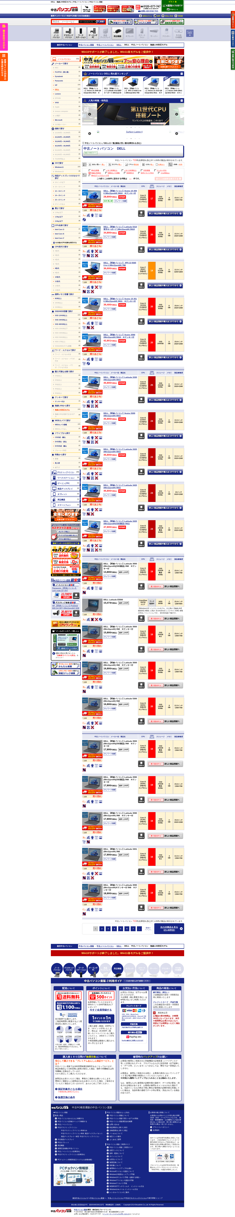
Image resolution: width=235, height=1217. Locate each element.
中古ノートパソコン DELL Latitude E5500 (165, 618)
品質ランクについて (116, 1150)
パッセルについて (116, 1133)
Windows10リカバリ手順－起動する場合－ (125, 1177)
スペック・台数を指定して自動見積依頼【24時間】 (172, 22)
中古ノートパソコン (105, 45)
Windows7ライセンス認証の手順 (121, 1180)
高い (103, 164)
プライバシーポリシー (161, 1127)
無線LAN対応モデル (62, 410)
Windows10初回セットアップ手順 (121, 1174)
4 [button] (139, 127)
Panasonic (59, 81)
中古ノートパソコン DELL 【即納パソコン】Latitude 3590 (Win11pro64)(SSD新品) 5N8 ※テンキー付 (165, 799)
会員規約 (156, 1130)
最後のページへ (148, 929)
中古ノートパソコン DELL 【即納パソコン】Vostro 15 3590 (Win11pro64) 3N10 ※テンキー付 (165, 213)
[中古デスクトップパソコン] (66, 472)
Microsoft (58, 120)
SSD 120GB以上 (61, 315)
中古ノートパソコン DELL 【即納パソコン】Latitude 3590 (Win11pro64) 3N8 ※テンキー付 (165, 835)
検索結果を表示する (168, 179)
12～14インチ (60, 191)
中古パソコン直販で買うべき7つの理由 (123, 1118)
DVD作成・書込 (61, 446)
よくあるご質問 (115, 1139)
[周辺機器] (66, 499)
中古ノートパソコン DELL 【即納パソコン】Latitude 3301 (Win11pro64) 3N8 (165, 871)
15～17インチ (60, 200)
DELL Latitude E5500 (113, 600)
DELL (119, 45)
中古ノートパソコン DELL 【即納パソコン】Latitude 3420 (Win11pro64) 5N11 (165, 508)
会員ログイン (147, 16)
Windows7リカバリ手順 (118, 1183)
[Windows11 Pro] (92, 202)
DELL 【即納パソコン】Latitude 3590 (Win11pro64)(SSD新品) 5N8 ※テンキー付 (120, 779)
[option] (133, 114)
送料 (158, 16)
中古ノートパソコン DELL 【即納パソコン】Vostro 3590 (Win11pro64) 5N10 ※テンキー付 (165, 357)
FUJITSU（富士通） (62, 72)
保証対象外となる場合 (70, 1089)
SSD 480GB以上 (61, 324)
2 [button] (131, 127)
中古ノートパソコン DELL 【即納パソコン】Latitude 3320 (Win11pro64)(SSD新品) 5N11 (165, 543)
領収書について (115, 1165)
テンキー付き (60, 401)
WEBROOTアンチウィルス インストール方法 (126, 1186)
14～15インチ (60, 195)
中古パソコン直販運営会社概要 (120, 1121)
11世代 (57, 281)
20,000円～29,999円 (62, 137)
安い (98, 164)
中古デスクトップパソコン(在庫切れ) (71, 1154)
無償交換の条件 (66, 1097)
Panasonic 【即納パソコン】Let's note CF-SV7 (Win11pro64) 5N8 (64, 589)
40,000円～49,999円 (62, 146)
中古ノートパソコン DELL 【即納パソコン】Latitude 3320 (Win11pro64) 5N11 (165, 472)
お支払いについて (116, 1159)
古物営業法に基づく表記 (118, 1130)
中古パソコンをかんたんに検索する (71, 1118)
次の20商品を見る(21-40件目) (169, 928)
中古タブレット (63, 1142)
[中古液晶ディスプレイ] (66, 488)
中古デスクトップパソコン (67, 1127)
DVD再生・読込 (61, 442)
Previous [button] (89, 114)
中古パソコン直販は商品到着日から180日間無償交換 (100, 9)
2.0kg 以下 (59, 221)
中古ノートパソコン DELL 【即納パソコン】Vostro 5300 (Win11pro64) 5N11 (165, 436)
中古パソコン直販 (86, 45)
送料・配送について (116, 1153)
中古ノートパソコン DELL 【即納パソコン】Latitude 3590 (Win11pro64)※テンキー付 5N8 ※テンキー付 (165, 907)
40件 (180, 164)
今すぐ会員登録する (101, 1009)
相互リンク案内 (115, 1136)
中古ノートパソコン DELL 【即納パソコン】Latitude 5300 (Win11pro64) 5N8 (165, 721)
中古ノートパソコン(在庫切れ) (69, 1151)
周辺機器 (61, 1145)
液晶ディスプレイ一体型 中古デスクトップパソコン (80, 1136)
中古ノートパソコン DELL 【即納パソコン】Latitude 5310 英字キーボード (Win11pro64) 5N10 (165, 249)
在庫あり (161, 164)
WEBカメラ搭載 (61, 425)
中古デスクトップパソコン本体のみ (74, 1130)
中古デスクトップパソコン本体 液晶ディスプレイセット (82, 1133)
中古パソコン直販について (119, 1115)
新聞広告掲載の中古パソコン (68, 1148)
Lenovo (58, 94)
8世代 (57, 268)
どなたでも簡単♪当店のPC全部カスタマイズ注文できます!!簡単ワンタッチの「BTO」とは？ (66, 534)
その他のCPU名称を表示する (66, 243)
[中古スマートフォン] (66, 505)
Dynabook (59, 76)
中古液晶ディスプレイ (66, 1139)
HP (56, 85)
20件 (175, 164)
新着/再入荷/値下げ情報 (86, 8)
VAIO (57, 103)
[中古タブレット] (66, 494)
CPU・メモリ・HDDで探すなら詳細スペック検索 (120, 22)
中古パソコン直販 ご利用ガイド (121, 1147)
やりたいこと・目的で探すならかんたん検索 (146, 22)
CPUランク (151, 186)
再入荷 (57, 463)
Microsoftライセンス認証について (121, 1171)
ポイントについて (116, 1156)
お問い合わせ (114, 1124)
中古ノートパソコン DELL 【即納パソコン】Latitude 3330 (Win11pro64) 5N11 (165, 400)
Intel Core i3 (59, 229)
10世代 (57, 277)
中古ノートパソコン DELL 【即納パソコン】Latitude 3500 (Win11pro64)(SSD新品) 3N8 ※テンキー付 (165, 586)
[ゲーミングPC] (66, 483)
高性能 (136, 164)
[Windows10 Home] (92, 611)
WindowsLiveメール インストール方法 (123, 1189)
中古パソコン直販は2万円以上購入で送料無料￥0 (128, 9)
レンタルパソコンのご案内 (119, 1192)
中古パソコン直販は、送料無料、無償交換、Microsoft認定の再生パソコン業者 (66, 561)
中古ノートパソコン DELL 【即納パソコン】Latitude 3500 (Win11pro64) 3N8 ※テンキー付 (165, 649)
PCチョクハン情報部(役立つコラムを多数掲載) (75, 1160)
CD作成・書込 (60, 437)
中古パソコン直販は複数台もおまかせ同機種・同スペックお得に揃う (114, 9)
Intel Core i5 (59, 234)
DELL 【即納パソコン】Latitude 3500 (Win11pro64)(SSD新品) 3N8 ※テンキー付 (120, 566)
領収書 (180, 16)
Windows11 (59, 167)
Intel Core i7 (59, 238)
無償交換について (116, 1162)
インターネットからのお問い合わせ (116, 1214)
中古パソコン (66, 45)
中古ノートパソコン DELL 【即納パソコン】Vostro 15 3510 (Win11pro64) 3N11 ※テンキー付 (165, 321)
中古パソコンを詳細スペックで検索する (72, 1121)
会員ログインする (233, 20)
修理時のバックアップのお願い (120, 1168)
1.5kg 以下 (59, 217)
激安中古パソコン (79, 1198)
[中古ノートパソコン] (66, 59)
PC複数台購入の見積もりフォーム (66, 515)
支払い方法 (169, 16)
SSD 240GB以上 (61, 320)
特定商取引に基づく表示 (118, 1127)
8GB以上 (58, 298)
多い (152, 164)
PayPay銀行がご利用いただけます (132, 1040)
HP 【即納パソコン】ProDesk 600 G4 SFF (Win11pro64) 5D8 (65, 607)
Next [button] (176, 114)
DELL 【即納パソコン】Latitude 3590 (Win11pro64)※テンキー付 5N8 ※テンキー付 (120, 887)
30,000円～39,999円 (62, 141)
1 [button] (127, 127)
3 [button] (135, 127)
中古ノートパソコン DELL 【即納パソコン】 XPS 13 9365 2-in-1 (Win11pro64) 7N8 (165, 285)
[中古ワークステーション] (66, 477)
